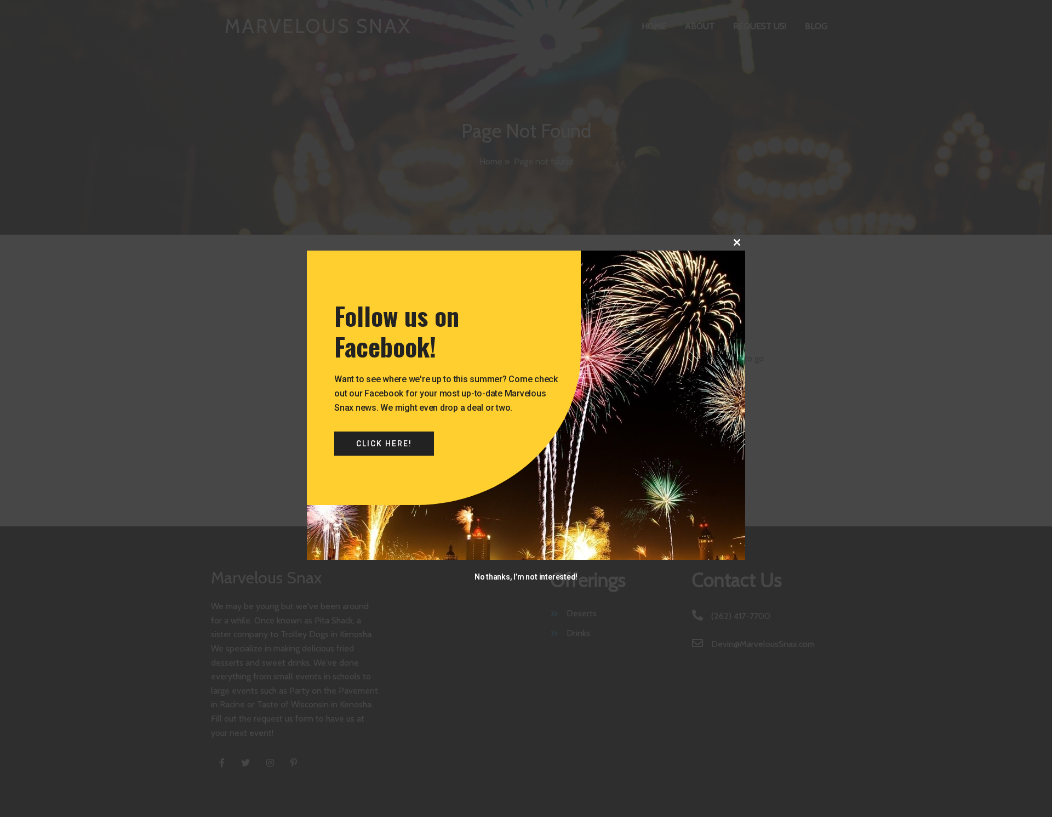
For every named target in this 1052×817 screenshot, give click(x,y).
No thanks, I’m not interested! (526, 576)
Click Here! (384, 443)
